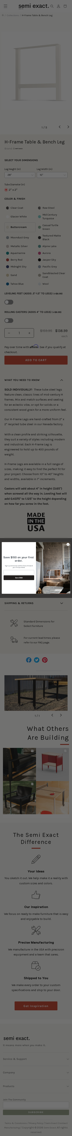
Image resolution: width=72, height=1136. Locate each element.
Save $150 (19, 578)
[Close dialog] (68, 544)
